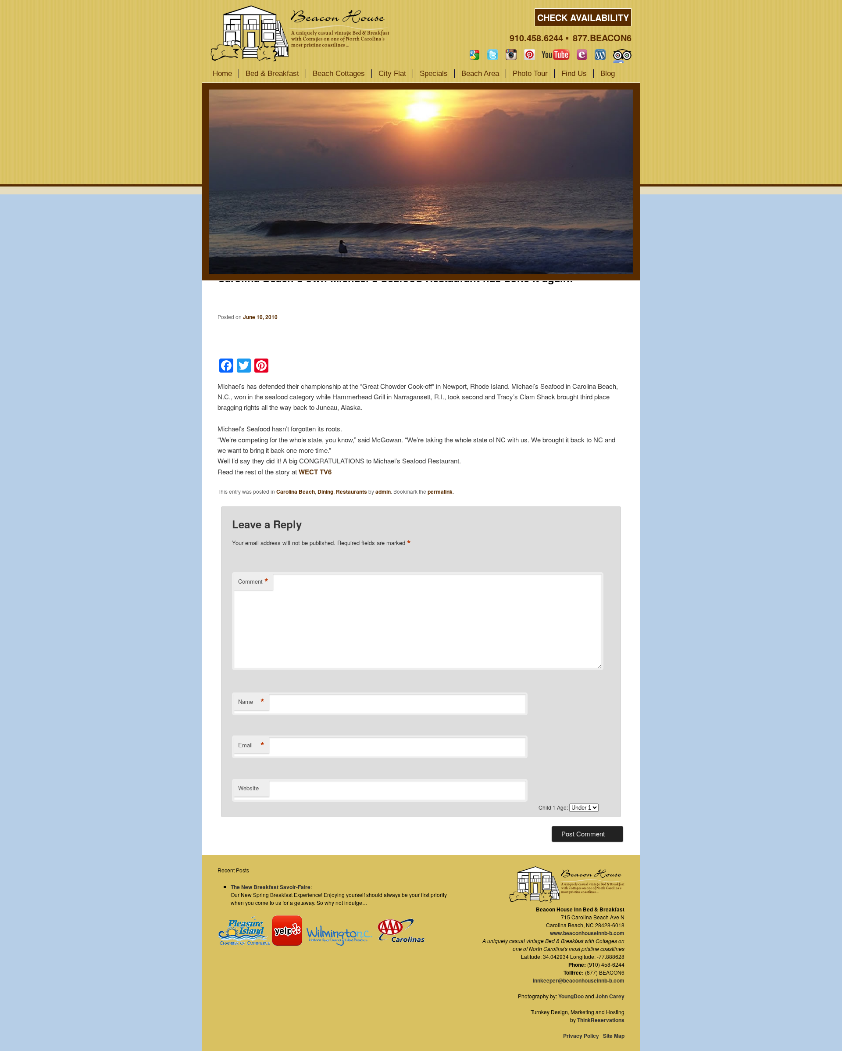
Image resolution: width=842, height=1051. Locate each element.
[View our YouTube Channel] (556, 54)
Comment (253, 581)
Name (251, 702)
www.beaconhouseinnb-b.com (587, 933)
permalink (440, 491)
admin (383, 491)
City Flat (392, 73)
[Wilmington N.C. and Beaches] (337, 943)
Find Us (574, 73)
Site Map (613, 1036)
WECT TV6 (315, 472)
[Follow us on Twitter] (492, 54)
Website (248, 788)
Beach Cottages (339, 73)
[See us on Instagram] (511, 54)
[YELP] (286, 943)
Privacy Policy (581, 1036)
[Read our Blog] (600, 54)
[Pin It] (529, 54)
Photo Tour (530, 73)
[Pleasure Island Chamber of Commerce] (244, 943)
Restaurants (351, 491)
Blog (607, 73)
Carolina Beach (295, 491)
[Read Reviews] (622, 54)
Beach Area (480, 73)
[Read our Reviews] (474, 54)
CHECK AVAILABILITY (583, 17)
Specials (434, 73)
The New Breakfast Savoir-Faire (270, 887)
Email (251, 745)
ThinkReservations (600, 1020)
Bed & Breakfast (272, 73)
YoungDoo (571, 996)
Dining (325, 491)
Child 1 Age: (554, 807)
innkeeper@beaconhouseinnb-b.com (578, 980)
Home (222, 73)
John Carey (610, 996)
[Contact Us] (582, 54)
